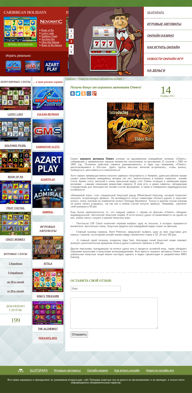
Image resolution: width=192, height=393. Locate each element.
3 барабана (15, 263)
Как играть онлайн (163, 47)
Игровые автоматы (164, 24)
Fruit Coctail (48, 33)
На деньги (156, 70)
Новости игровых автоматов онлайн (100, 78)
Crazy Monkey (49, 30)
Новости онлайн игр (165, 59)
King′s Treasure (48, 296)
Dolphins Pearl (15, 145)
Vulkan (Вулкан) (48, 114)
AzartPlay (48, 179)
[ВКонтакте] (72, 93)
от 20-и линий (15, 291)
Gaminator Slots (48, 147)
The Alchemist (48, 328)
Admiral (47, 212)
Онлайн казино (160, 36)
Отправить (79, 334)
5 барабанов (15, 272)
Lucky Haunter (49, 36)
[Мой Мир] (89, 93)
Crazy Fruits (48, 45)
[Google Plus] (94, 93)
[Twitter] (78, 93)
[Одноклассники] (83, 93)
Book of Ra (15, 177)
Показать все (47, 338)
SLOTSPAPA (155, 12)
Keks (44, 39)
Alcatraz (45, 42)
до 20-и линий (15, 282)
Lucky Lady (15, 114)
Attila (48, 263)
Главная (70, 78)
